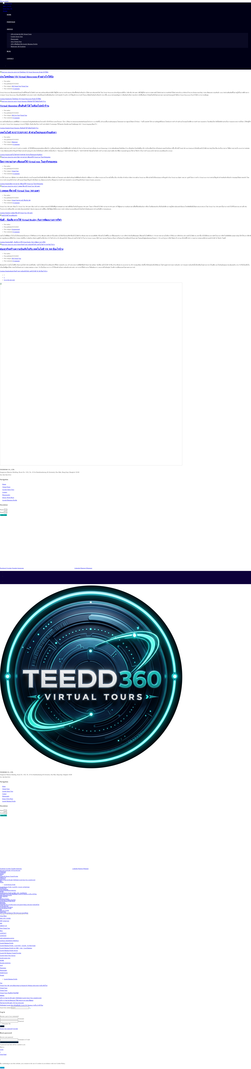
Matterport (15, 142)
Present (1, 882)
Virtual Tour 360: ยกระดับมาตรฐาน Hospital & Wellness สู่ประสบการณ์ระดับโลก (19, 904)
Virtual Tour (24, 86)
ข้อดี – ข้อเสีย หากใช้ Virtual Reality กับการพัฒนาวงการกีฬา (31, 220)
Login (2, 1026)
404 (1, 897)
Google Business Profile (9, 884)
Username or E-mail (24, 1039)
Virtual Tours (3, 871)
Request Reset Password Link (9, 1042)
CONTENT (2, 873)
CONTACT (2, 878)
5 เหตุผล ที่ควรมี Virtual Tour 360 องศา (20, 190)
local (1, 875)
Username (21, 1019)
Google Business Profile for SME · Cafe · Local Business (13, 893)
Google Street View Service (6, 907)
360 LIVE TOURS (4, 910)
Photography (3, 903)
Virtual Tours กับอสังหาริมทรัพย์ (7, 900)
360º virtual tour (4, 896)
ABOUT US (3, 877)
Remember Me (6, 1023)
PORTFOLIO (3, 888)
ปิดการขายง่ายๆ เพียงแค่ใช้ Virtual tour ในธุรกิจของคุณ (28, 161)
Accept (2, 1067)
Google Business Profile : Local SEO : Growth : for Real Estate (15, 887)
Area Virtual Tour (4, 889)
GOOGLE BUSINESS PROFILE (8, 890)
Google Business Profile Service (7, 901)
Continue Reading (20, 99)
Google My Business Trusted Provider (9, 876)
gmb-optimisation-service (6, 895)
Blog (1, 881)
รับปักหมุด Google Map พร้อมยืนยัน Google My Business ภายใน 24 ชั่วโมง (18, 894)
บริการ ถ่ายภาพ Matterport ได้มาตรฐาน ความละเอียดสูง (14, 913)
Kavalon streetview (4, 899)
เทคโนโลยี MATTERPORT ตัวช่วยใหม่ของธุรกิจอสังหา (28, 132)
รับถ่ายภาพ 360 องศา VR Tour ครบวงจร (10, 870)
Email (2, 512)
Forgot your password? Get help (9, 1028)
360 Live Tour (16, 115)
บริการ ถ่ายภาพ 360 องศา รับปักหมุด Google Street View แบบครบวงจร (17, 880)
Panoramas (2, 902)
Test (1, 909)
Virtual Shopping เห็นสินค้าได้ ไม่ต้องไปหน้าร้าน (24, 106)
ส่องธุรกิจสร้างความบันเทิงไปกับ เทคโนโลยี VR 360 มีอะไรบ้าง (31, 249)
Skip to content (4, 1)
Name (2, 509)
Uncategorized (16, 229)
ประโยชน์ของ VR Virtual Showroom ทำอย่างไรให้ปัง (27, 76)
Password (21, 1021)
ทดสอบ (2, 874)
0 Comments (16, 88)
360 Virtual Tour (16, 86)
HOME (2, 891)
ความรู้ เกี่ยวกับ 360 (24, 200)
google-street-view (4, 906)
